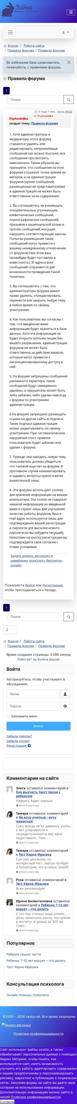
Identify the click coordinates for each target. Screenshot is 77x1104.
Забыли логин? (18, 741)
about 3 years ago (29, 805)
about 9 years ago (29, 930)
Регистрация (17, 746)
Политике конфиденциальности (36, 1097)
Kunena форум (48, 659)
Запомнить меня (24, 716)
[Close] (69, 62)
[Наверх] (70, 1097)
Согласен (7, 1102)
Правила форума (44, 123)
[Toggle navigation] (10, 32)
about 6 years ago (29, 842)
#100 (69, 111)
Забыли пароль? (19, 736)
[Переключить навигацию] (71, 12)
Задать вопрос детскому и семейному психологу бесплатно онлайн (36, 560)
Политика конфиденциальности (39, 1034)
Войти (38, 726)
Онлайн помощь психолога (28, 995)
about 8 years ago (29, 893)
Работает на (27, 659)
